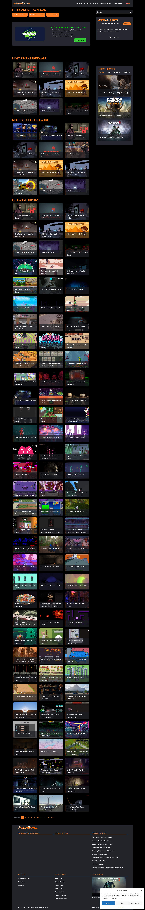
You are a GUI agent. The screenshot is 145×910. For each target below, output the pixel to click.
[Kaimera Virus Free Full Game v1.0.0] (77, 636)
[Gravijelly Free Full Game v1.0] (77, 618)
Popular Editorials (60, 895)
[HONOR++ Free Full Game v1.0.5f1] (25, 562)
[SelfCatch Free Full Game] (77, 88)
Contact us (21, 882)
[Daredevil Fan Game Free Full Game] (25, 433)
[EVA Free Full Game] (51, 106)
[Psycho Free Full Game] (77, 285)
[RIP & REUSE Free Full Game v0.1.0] (51, 655)
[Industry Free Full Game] (25, 729)
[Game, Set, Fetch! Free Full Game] (51, 636)
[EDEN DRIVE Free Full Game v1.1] (51, 131)
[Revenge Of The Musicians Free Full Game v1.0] (25, 359)
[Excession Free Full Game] (51, 322)
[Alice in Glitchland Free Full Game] (25, 267)
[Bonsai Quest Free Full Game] (25, 544)
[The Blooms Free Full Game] (51, 378)
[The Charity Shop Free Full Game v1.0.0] (25, 766)
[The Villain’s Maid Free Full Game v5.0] (77, 433)
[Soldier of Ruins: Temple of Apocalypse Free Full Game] (25, 655)
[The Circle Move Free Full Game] (51, 470)
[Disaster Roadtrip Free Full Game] (77, 544)
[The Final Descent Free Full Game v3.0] (77, 396)
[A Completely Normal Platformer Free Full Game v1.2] (77, 525)
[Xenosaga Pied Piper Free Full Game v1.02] (25, 378)
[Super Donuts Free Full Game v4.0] (25, 692)
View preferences (136, 903)
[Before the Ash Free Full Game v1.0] (25, 599)
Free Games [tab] (126, 72)
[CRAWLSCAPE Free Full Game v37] (77, 470)
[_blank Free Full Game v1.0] (51, 304)
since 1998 (127, 23)
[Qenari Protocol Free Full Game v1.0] (77, 378)
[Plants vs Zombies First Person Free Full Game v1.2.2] (25, 507)
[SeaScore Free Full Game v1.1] (25, 304)
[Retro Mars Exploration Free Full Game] (51, 396)
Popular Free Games (61, 898)
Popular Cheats (59, 888)
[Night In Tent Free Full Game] (51, 581)
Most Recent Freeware (20, 14)
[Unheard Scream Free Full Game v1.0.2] (77, 784)
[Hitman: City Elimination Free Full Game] (25, 187)
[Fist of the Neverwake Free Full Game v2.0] (77, 415)
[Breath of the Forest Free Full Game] (25, 581)
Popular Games (59, 878)
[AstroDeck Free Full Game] (77, 729)
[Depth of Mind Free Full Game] (25, 415)
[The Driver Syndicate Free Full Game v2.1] (51, 803)
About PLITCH (80, 40)
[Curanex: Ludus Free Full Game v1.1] (25, 470)
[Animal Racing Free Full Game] (25, 285)
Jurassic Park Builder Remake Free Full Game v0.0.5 (107, 867)
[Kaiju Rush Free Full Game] (77, 562)
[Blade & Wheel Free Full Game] (25, 636)
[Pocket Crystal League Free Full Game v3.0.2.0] (51, 359)
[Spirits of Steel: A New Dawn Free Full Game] (77, 655)
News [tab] (108, 72)
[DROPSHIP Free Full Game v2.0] (77, 581)
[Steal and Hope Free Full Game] (25, 70)
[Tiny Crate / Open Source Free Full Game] (51, 766)
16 (41, 817)
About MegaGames (24, 878)
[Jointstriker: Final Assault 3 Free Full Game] (51, 710)
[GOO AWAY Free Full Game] (25, 452)
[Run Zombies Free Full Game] (51, 285)
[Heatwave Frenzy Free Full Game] (25, 341)
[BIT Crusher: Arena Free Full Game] (51, 415)
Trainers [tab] (101, 72)
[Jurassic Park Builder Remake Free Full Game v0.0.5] (77, 747)
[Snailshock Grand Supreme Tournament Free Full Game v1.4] (25, 488)
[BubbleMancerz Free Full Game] (51, 507)
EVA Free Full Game (98, 864)
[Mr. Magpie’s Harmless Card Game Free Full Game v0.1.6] (51, 599)
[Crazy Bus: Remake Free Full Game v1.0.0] (77, 692)
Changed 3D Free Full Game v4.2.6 (102, 844)
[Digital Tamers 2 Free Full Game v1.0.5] (51, 729)
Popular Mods (59, 885)
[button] (141, 890)
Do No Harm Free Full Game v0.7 (102, 847)
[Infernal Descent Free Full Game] (51, 618)
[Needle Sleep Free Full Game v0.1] (25, 803)
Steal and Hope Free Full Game (101, 840)
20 (48, 817)
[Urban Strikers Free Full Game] (51, 341)
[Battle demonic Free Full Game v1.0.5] (77, 710)
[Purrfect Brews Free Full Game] (51, 488)
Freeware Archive (52, 14)
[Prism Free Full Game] (51, 747)
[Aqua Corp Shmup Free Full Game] (77, 452)
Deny (122, 903)
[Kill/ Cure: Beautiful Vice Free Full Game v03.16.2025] (25, 618)
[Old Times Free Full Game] (51, 562)
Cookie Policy (121, 907)
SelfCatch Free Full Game (99, 854)
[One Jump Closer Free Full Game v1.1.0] (25, 88)
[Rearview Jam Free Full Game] (51, 544)
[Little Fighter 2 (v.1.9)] (25, 131)
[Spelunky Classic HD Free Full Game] (51, 692)
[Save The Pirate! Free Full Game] (77, 304)
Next (52, 817)
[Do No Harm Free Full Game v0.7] (51, 70)
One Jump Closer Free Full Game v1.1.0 (103, 851)
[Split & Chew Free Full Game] (25, 106)
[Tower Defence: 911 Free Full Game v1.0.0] (25, 710)
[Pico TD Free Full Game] (77, 673)
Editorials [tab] (116, 72)
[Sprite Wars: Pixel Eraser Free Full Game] (77, 803)
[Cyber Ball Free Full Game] (51, 433)
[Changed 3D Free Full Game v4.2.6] (77, 70)
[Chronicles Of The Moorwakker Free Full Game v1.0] (51, 525)
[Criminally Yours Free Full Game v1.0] (25, 784)
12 (38, 817)
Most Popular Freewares (37, 14)
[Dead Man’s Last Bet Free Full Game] (77, 106)
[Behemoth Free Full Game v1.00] (77, 599)
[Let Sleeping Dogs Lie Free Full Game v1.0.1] (51, 88)
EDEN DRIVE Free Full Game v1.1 (102, 837)
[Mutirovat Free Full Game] (77, 322)
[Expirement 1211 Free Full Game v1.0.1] (77, 267)
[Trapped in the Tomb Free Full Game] (25, 673)
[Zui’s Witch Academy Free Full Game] (51, 452)
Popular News (59, 892)
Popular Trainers (60, 882)
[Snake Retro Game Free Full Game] (77, 359)
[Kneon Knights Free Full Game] (25, 525)
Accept (108, 903)
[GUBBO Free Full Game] (77, 507)
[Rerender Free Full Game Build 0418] (25, 322)
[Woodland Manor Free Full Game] (25, 747)
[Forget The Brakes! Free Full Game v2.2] (51, 673)
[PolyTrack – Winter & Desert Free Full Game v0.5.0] (77, 488)
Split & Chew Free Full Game (100, 861)
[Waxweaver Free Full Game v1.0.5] (51, 784)
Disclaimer (21, 885)
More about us (114, 37)
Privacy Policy (95, 907)
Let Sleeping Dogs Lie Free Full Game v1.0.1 (105, 857)
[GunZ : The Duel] (77, 150)
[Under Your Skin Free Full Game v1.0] (77, 766)
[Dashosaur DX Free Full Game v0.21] (51, 267)
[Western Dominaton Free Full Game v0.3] (77, 341)
